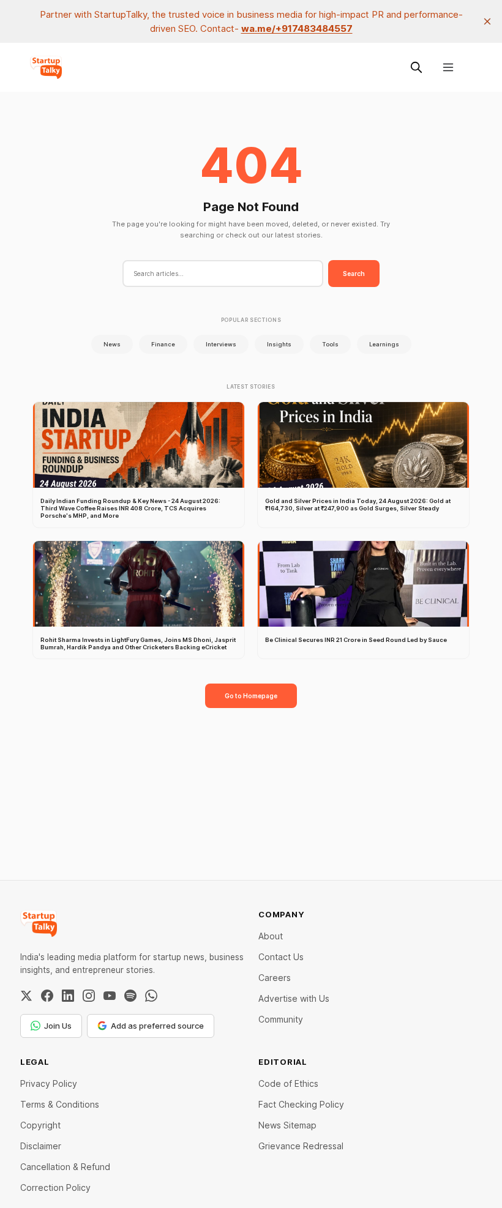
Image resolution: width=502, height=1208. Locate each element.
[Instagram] (89, 996)
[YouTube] (109, 996)
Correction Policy (55, 1187)
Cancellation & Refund (65, 1166)
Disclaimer (40, 1146)
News (112, 344)
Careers (274, 977)
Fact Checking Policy (301, 1104)
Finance (163, 344)
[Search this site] (416, 67)
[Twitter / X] (26, 996)
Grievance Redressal (300, 1146)
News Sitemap (287, 1125)
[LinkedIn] (68, 996)
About (270, 936)
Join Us (58, 1026)
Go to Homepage (251, 695)
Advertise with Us (293, 998)
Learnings (384, 344)
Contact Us (281, 957)
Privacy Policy (48, 1083)
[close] (487, 21)
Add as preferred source (157, 1026)
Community (280, 1019)
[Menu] (448, 67)
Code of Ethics (288, 1083)
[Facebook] (47, 996)
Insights (279, 344)
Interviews (221, 344)
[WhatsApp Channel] (151, 996)
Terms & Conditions (59, 1104)
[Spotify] (130, 996)
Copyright (40, 1125)
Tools (330, 344)
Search (354, 273)
